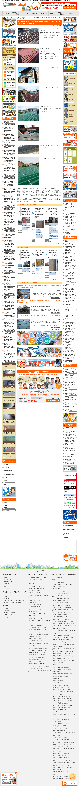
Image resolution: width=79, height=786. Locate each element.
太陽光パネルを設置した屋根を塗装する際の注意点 (39, 666)
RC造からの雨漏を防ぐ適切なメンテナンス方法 (62, 700)
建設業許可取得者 (8, 470)
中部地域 (6, 505)
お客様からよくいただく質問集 (59, 589)
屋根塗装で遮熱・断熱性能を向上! (70, 348)
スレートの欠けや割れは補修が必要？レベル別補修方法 (64, 630)
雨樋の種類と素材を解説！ (34, 665)
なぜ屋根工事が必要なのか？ (70, 241)
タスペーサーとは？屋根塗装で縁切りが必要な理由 (63, 651)
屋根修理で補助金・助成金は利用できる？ (70, 361)
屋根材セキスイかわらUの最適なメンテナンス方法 (70, 295)
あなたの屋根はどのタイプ (58, 580)
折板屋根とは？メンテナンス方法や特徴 (70, 282)
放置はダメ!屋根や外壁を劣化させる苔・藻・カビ (9, 287)
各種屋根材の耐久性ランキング (59, 730)
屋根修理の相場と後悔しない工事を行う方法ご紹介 (39, 623)
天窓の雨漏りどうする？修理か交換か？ (9, 340)
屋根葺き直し (72, 105)
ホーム (7, 13)
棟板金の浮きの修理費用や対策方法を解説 (9, 141)
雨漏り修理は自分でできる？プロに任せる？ (9, 135)
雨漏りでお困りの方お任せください (36, 586)
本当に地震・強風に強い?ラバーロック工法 (9, 216)
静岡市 (5, 502)
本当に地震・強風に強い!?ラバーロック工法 (61, 755)
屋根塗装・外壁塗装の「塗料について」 (61, 586)
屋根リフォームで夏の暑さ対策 (35, 609)
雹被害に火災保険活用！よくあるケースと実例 (70, 358)
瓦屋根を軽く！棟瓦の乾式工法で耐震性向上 (61, 685)
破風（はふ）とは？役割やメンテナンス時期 (9, 361)
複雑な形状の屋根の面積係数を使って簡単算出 (9, 222)
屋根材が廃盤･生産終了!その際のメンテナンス (9, 290)
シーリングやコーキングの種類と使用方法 (9, 206)
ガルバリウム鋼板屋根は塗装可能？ (70, 214)
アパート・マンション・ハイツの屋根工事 (37, 613)
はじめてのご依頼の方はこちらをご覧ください (38, 577)
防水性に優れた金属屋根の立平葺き (60, 740)
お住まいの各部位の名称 (9, 124)
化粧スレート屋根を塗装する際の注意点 (69, 289)
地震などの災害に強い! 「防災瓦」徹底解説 (70, 335)
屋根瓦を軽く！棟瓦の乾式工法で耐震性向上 (70, 329)
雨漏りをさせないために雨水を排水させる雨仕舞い (63, 760)
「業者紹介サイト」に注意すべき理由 (70, 410)
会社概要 (71, 13)
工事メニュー (53, 13)
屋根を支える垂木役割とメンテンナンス (9, 323)
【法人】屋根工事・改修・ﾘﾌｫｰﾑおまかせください (71, 460)
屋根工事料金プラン (32, 583)
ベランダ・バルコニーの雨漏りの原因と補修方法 (9, 182)
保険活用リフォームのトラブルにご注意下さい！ (62, 744)
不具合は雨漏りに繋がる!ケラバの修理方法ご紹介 (9, 151)
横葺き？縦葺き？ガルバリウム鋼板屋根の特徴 (71, 226)
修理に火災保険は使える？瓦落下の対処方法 (71, 323)
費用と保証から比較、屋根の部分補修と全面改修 (71, 253)
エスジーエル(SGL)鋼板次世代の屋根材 (9, 309)
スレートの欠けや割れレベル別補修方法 (70, 273)
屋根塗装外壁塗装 (71, 115)
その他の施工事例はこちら (56, 243)
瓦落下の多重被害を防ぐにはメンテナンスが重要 (70, 319)
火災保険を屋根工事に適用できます (36, 606)
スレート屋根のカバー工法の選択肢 (71, 269)
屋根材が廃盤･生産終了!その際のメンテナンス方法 (63, 656)
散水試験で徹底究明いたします (35, 600)
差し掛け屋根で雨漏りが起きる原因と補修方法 (62, 759)
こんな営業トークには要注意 (70, 388)
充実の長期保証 (7, 586)
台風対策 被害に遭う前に (33, 602)
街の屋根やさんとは (8, 577)
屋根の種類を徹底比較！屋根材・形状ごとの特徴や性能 (64, 623)
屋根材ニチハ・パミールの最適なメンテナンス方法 (71, 292)
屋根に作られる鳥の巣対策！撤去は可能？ (37, 663)
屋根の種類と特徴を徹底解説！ (8, 122)
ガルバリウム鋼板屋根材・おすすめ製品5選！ (62, 605)
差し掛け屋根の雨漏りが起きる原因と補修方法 (9, 235)
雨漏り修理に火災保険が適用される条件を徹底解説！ (63, 778)
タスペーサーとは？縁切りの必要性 (8, 161)
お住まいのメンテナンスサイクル (59, 717)
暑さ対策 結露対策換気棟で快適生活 (8, 241)
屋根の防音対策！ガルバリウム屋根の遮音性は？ (71, 233)
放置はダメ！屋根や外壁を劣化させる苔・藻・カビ (63, 749)
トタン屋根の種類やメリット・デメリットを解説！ (63, 632)
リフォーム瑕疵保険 (8, 584)
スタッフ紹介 (7, 467)
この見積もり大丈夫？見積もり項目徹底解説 (70, 381)
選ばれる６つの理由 (8, 579)
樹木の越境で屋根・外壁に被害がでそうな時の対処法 (71, 403)
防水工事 (71, 99)
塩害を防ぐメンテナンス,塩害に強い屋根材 (9, 283)
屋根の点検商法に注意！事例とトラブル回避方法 (70, 394)
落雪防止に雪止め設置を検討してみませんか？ (38, 652)
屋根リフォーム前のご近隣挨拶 (35, 590)
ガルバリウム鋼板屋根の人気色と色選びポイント (62, 617)
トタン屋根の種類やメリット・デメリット (70, 279)
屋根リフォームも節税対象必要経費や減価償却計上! (71, 463)
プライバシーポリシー (9, 477)
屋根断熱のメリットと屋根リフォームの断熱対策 (9, 347)
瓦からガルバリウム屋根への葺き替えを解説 (70, 210)
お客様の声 (34, 13)
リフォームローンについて (34, 631)
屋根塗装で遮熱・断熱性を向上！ (59, 680)
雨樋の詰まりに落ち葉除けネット (35, 661)
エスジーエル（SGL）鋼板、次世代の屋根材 (61, 739)
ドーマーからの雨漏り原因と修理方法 (9, 337)
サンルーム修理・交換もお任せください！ (70, 432)
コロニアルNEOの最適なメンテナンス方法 (70, 298)
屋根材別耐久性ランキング (8, 280)
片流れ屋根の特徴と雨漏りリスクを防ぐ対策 (9, 228)
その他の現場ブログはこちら (56, 329)
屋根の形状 (6, 224)
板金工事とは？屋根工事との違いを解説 (9, 138)
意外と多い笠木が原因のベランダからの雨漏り (9, 154)
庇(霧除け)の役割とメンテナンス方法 (8, 202)
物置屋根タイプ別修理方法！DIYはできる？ (70, 428)
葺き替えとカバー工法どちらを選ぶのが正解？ (70, 260)
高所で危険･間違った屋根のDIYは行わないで (61, 702)
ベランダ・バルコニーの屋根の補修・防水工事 (38, 608)
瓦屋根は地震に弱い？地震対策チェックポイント (71, 332)
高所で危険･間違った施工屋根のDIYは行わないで (9, 319)
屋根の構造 (6, 144)
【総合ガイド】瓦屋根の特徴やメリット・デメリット (63, 621)
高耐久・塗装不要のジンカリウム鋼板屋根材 (9, 316)
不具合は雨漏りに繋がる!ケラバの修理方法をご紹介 (63, 653)
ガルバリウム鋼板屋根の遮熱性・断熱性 (70, 217)
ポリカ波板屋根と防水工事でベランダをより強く (71, 438)
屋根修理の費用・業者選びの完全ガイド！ (9, 128)
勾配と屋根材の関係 (8, 246)
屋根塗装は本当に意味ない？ (8, 131)
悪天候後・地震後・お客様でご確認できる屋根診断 (63, 584)
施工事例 (25, 13)
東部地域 (6, 507)
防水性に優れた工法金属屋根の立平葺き (8, 209)
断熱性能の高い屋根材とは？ (7, 344)
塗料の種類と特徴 (69, 475)
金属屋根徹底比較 (56, 735)
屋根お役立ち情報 (69, 313)
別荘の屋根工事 (68, 456)
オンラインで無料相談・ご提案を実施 (36, 579)
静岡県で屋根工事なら (9, 474)
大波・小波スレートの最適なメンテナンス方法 (9, 199)
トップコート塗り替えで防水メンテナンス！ (9, 357)
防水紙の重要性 (7, 267)
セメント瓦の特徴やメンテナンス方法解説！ (9, 185)
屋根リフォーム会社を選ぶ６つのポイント (71, 310)
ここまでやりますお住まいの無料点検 (62, 13)
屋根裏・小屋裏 (7, 237)
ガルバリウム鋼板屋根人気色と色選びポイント (70, 220)
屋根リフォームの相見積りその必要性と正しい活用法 (71, 372)
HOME (18, 17)
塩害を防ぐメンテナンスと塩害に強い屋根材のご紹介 (63, 748)
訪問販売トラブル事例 (70, 390)
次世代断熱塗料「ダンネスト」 (68, 345)
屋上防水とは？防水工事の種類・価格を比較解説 (9, 178)
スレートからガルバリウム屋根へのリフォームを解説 (71, 207)
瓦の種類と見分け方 (8, 256)
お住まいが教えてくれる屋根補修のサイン (70, 257)
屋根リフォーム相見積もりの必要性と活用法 (37, 627)
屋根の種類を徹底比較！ (68, 263)
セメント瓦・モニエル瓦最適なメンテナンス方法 (9, 189)
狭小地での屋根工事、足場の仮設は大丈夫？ (61, 600)
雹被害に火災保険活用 (57, 774)
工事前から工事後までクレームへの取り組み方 (70, 378)
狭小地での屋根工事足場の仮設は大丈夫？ (70, 301)
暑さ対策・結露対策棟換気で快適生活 (60, 676)
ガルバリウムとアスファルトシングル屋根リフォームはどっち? (9, 297)
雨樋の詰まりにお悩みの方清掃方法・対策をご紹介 (71, 441)
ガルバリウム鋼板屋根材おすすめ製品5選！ (70, 223)
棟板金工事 (71, 110)
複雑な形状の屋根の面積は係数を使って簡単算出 (62, 673)
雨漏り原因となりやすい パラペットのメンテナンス (39, 645)
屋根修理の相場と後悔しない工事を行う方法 (70, 247)
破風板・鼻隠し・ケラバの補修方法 (60, 642)
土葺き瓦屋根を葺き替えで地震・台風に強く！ (9, 192)
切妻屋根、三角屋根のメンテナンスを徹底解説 (9, 231)
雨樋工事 (71, 94)
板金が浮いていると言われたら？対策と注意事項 (71, 397)
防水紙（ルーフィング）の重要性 (59, 725)
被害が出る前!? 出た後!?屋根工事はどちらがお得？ (71, 385)
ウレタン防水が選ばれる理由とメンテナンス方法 (9, 164)
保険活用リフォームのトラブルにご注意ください (71, 407)
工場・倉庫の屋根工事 (70, 450)
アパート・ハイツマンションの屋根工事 (70, 454)
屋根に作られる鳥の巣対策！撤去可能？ (70, 448)
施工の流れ (44, 13)
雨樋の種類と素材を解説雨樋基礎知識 (9, 350)
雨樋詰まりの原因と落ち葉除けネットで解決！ (71, 444)
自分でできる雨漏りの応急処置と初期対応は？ (70, 351)
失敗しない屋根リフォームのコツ (70, 244)
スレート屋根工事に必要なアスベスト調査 (61, 693)
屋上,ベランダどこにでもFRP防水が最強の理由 (9, 175)
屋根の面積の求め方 (8, 219)
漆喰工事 (71, 89)
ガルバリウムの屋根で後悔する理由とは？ (9, 306)
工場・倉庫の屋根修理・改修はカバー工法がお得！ (71, 435)
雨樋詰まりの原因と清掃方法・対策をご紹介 (37, 659)
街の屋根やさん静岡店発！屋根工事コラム (12, 602)
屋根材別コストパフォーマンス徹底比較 (9, 277)
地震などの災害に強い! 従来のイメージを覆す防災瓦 (63, 689)
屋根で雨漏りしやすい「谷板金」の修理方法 (9, 253)
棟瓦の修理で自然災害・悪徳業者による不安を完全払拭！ (64, 660)
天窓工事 (71, 121)
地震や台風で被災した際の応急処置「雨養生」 (9, 213)
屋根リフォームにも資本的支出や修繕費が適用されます (39, 632)
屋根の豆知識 (7, 273)
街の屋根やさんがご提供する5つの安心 (16, 13)
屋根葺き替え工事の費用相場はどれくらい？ (70, 250)
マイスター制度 (7, 588)
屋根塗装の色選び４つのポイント (69, 342)
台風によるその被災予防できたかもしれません (71, 316)
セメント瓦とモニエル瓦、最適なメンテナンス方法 (63, 637)
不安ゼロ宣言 (7, 583)
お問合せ (6, 480)
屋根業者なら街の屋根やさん (10, 612)
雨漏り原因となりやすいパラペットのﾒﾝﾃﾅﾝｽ (9, 171)
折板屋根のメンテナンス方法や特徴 (60, 633)
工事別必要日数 (68, 307)
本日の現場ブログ (7, 598)
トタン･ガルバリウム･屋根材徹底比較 (9, 302)
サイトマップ (7, 484)
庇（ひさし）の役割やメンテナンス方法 (9, 333)
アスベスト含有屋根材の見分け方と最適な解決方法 (63, 691)
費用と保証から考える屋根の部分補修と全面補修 (38, 634)
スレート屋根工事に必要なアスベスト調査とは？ (9, 354)
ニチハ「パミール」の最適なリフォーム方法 (61, 593)
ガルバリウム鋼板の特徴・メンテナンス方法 (61, 696)
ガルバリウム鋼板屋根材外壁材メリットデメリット (71, 230)
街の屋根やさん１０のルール (10, 581)
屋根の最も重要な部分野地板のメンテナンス (9, 271)
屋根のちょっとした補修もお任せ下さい (36, 588)
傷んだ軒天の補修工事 (57, 712)
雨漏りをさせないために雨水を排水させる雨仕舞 (9, 250)
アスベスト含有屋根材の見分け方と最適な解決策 (9, 263)
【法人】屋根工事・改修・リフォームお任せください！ (39, 617)
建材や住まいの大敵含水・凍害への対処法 (9, 244)
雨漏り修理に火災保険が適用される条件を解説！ (70, 355)
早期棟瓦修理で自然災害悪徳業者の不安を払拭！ (9, 195)
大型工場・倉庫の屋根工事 (34, 611)
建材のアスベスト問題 (9, 265)
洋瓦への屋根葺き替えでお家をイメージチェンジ (9, 294)
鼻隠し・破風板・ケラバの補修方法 (9, 147)
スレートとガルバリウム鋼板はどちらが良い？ (70, 204)
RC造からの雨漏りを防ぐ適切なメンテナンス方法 (9, 330)
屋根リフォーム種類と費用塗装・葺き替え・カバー (71, 266)
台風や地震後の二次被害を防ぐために (70, 326)
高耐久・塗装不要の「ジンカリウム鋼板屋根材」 (62, 698)
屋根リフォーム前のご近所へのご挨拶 (69, 375)
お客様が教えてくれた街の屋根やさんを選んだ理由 (14, 600)
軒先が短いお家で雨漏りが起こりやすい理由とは (9, 259)
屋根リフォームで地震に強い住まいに (36, 604)
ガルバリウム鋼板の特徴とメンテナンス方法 (9, 313)
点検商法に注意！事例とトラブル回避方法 (37, 592)
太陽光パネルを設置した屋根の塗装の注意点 (70, 285)
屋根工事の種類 (70, 73)
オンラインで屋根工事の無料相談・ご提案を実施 (70, 369)
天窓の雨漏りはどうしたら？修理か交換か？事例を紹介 (64, 644)
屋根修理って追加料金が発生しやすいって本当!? (70, 400)
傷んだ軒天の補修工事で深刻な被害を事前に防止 (9, 158)
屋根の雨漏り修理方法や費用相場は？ (9, 326)
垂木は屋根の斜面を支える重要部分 (36, 638)
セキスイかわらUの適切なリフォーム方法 (61, 591)
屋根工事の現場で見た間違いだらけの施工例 (70, 339)
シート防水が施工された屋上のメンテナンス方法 (9, 168)
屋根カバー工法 (72, 83)
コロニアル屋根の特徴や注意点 (69, 276)
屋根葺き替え (72, 78)
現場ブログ (23, 17)
